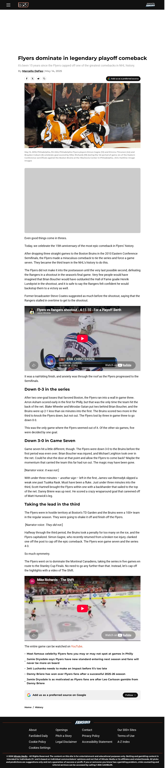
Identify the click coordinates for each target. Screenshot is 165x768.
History (39, 707)
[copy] (44, 78)
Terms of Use (126, 735)
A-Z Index (123, 741)
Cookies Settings (39, 747)
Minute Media (20, 756)
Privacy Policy (91, 735)
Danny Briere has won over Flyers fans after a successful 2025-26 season (76, 673)
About (33, 730)
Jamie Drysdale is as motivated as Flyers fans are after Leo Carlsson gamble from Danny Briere (82, 681)
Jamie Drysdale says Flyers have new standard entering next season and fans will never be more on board (83, 661)
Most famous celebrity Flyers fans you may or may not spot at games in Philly (80, 653)
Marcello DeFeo (32, 71)
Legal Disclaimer (66, 741)
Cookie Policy (37, 741)
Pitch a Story (64, 735)
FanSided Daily (38, 735)
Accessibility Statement (97, 741)
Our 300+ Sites (126, 730)
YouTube (76, 646)
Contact (87, 730)
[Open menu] (8, 5)
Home (28, 707)
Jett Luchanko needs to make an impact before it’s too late (67, 668)
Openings (62, 730)
